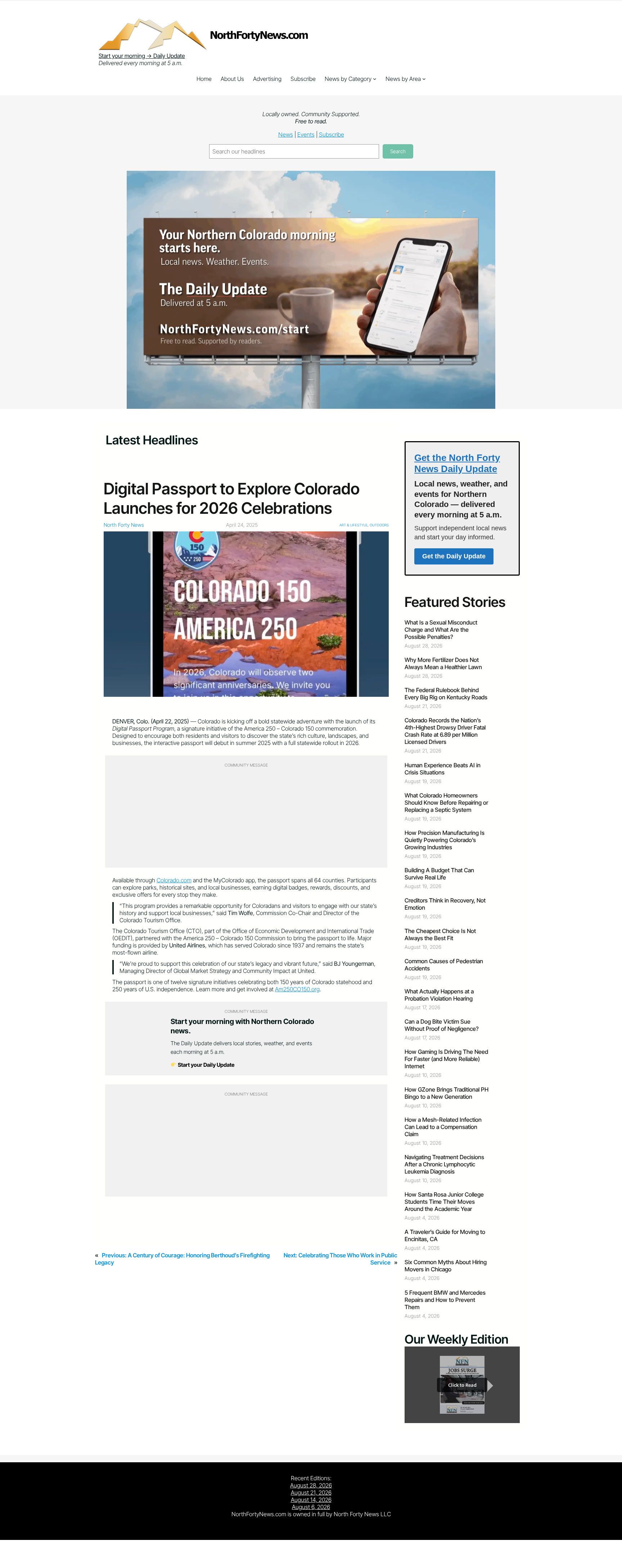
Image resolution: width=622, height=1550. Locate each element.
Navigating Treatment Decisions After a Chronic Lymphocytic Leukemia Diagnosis (444, 1164)
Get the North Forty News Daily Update (457, 463)
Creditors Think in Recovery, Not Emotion (445, 904)
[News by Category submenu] (375, 79)
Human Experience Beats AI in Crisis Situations (443, 769)
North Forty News (124, 525)
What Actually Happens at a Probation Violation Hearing (439, 995)
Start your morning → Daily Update (142, 55)
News (285, 134)
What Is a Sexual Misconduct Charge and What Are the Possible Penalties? (441, 629)
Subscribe (331, 134)
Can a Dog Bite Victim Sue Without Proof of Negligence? (442, 1025)
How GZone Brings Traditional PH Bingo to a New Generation (446, 1093)
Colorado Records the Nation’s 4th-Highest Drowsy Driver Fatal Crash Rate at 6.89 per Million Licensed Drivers (445, 731)
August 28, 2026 (311, 1485)
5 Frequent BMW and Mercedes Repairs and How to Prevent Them (445, 1300)
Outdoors (379, 525)
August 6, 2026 (311, 1506)
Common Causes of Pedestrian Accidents (444, 964)
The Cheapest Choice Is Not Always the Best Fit (440, 934)
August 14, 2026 (311, 1499)
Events (306, 134)
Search (398, 151)
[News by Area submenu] (424, 79)
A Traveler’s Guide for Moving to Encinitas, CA (445, 1235)
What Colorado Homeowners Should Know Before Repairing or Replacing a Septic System (446, 802)
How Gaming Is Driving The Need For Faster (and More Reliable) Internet (446, 1059)
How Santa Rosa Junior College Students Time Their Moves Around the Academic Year (444, 1201)
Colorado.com (174, 880)
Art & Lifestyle (353, 525)
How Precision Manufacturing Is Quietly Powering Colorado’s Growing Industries (444, 840)
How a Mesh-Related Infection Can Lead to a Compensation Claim (443, 1127)
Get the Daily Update (454, 556)
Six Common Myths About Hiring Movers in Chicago (446, 1265)
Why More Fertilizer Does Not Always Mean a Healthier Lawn (443, 663)
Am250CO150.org (297, 989)
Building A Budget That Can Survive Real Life (439, 874)
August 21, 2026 (311, 1492)
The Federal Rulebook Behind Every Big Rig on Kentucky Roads (446, 693)
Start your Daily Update (205, 1064)
